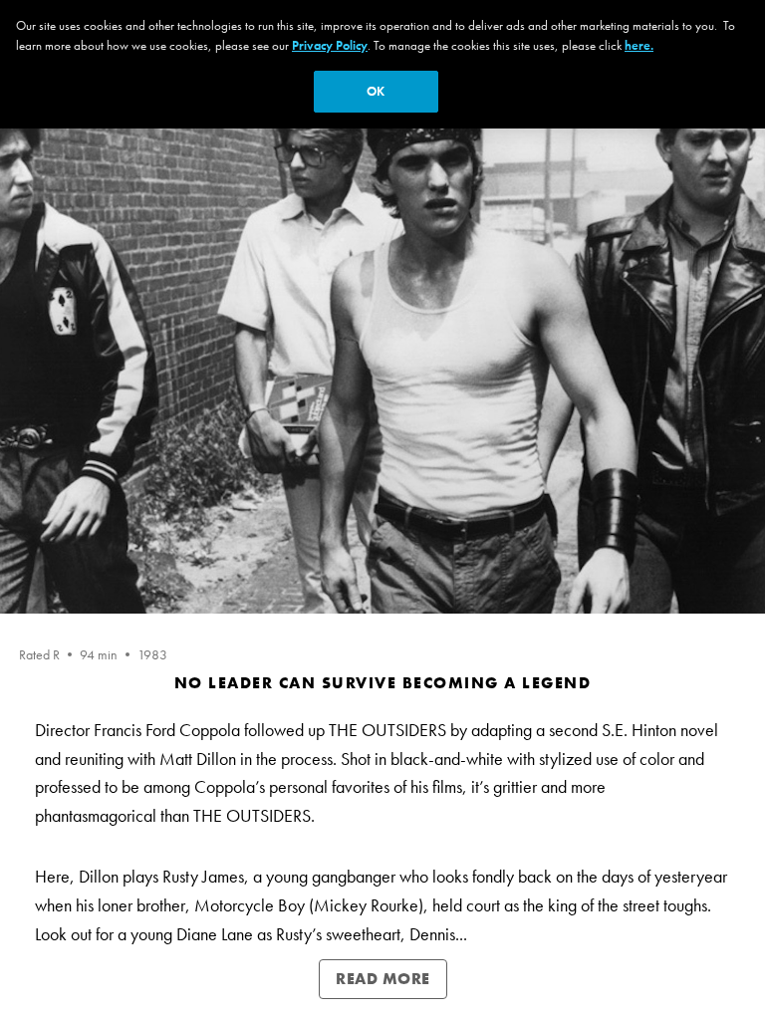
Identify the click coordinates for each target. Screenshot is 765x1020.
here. (639, 45)
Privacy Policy (330, 45)
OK (375, 91)
